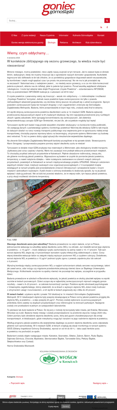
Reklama (64, 42)
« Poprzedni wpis (17, 383)
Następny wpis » (100, 383)
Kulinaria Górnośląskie (83, 35)
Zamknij (66, 406)
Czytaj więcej (53, 406)
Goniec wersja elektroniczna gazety (27, 42)
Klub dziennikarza (94, 42)
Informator (63, 35)
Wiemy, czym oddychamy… (28, 52)
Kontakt (100, 35)
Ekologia (52, 42)
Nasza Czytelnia (47, 35)
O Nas (14, 35)
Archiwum (76, 42)
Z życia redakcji (29, 35)
